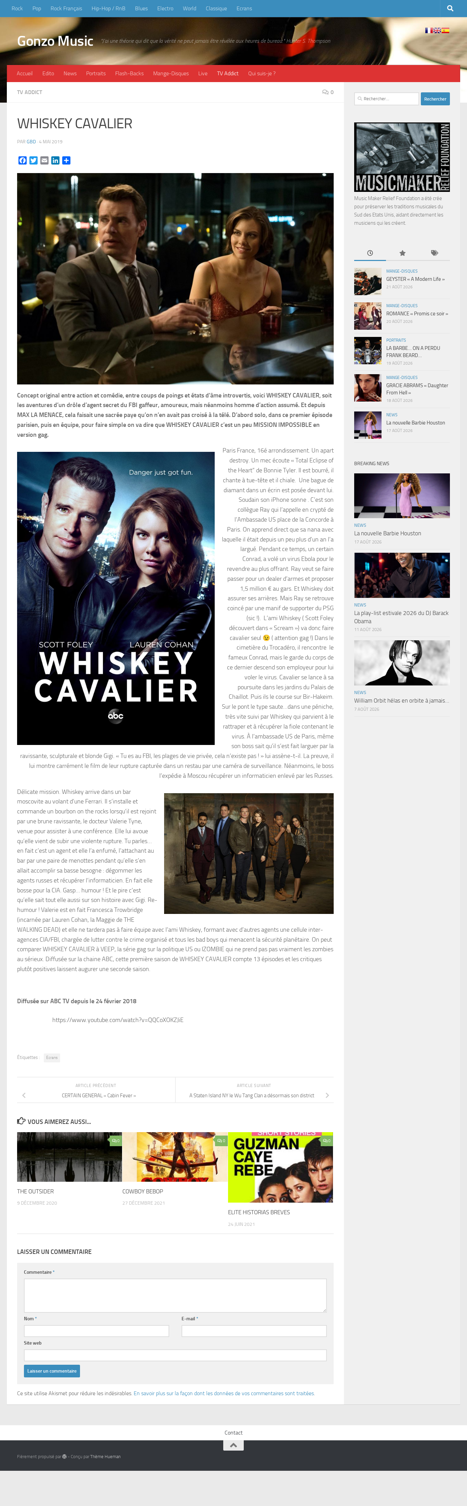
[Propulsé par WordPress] (64, 1456)
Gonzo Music (55, 41)
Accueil (25, 73)
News (70, 73)
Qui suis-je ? (262, 73)
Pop (36, 8)
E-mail (190, 1319)
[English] (437, 30)
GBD (31, 142)
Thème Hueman (105, 1456)
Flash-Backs (129, 73)
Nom (30, 1319)
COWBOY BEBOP (142, 1191)
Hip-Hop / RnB (108, 8)
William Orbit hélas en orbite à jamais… (401, 700)
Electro (165, 8)
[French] (429, 30)
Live (203, 73)
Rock (17, 8)
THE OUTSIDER (35, 1191)
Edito (48, 73)
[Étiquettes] (434, 253)
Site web (33, 1343)
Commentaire (39, 1272)
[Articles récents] (370, 253)
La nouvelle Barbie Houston (415, 423)
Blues (141, 8)
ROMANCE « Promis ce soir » (417, 314)
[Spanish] (445, 30)
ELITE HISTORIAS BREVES (259, 1212)
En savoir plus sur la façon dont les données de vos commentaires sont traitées (224, 1393)
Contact (234, 1432)
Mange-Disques (171, 73)
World (189, 8)
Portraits (96, 73)
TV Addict (228, 73)
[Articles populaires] (402, 253)
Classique (216, 8)
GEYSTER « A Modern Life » (415, 279)
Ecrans (244, 8)
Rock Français (66, 8)
